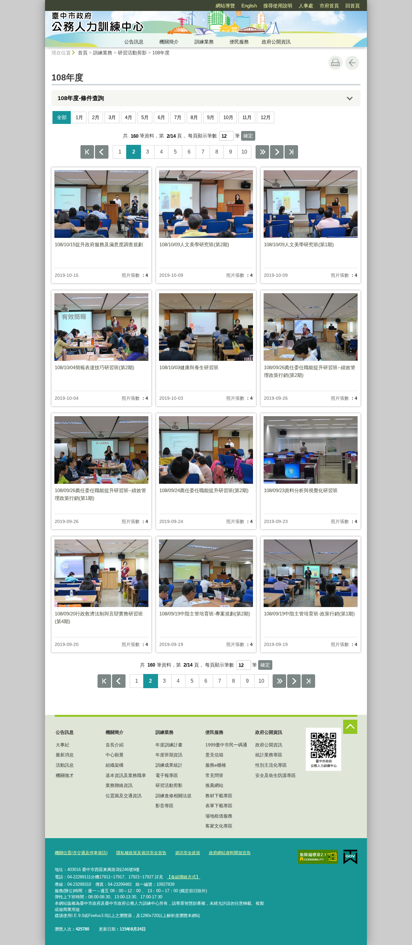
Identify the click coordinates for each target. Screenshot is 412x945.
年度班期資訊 (169, 754)
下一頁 (277, 152)
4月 (128, 117)
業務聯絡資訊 (119, 785)
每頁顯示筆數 (202, 136)
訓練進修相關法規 (173, 795)
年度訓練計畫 (169, 744)
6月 (161, 117)
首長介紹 (115, 744)
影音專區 (164, 805)
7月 (178, 117)
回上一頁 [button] (352, 63)
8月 (194, 117)
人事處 (306, 5)
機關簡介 (169, 41)
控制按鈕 (350, 727)
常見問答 (214, 775)
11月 (247, 117)
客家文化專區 (218, 825)
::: (42, 2)
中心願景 (115, 754)
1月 (79, 117)
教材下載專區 (218, 795)
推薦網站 (214, 785)
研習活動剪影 (132, 52)
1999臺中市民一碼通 (226, 744)
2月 (95, 117)
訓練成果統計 (169, 765)
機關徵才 (65, 775)
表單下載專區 (218, 805)
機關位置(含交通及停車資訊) (81, 852)
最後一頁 (291, 152)
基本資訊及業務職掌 (126, 775)
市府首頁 (329, 5)
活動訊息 (65, 765)
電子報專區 (166, 775)
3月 (112, 117)
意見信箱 (214, 754)
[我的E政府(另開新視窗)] (350, 857)
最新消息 (65, 754)
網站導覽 (225, 5)
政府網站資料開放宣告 (230, 852)
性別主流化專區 (271, 765)
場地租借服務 (218, 816)
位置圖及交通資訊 (124, 795)
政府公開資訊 (276, 41)
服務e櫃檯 (215, 765)
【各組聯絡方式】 (183, 877)
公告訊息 (134, 41)
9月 (210, 117)
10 (244, 151)
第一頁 (87, 152)
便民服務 (239, 41)
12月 (266, 117)
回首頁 (352, 5)
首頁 (83, 52)
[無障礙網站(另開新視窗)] (318, 857)
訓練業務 (204, 41)
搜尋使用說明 (277, 5)
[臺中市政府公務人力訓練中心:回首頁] (146, 23)
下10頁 (262, 152)
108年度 (161, 52)
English (249, 5)
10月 (228, 117)
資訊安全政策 (187, 852)
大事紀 (62, 744)
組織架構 (115, 765)
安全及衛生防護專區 (275, 775)
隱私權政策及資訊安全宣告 (141, 852)
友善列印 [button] (335, 63)
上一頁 (101, 152)
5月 (145, 117)
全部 (62, 117)
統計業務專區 (268, 754)
